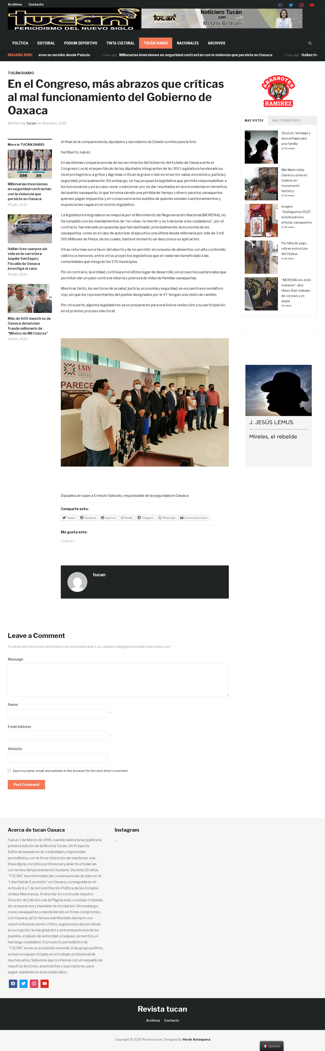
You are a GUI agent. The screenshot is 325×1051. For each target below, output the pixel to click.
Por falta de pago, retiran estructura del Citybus (294, 248)
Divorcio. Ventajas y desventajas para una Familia (295, 138)
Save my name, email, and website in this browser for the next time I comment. (70, 771)
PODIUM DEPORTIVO (80, 43)
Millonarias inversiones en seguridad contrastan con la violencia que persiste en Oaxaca (175, 55)
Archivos (15, 4)
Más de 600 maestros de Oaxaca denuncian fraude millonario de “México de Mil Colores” (29, 325)
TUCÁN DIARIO (156, 43)
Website (15, 749)
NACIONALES (188, 43)
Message (15, 659)
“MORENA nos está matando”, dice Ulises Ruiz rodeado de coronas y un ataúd (296, 290)
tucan (31, 123)
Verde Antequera (196, 1039)
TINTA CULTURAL (120, 43)
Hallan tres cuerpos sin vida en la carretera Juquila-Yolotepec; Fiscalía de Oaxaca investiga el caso (27, 259)
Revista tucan (162, 1008)
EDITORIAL (46, 43)
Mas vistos (254, 120)
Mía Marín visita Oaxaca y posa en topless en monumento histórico (294, 180)
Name (13, 705)
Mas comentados (286, 120)
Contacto (36, 4)
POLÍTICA (20, 43)
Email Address (19, 727)
